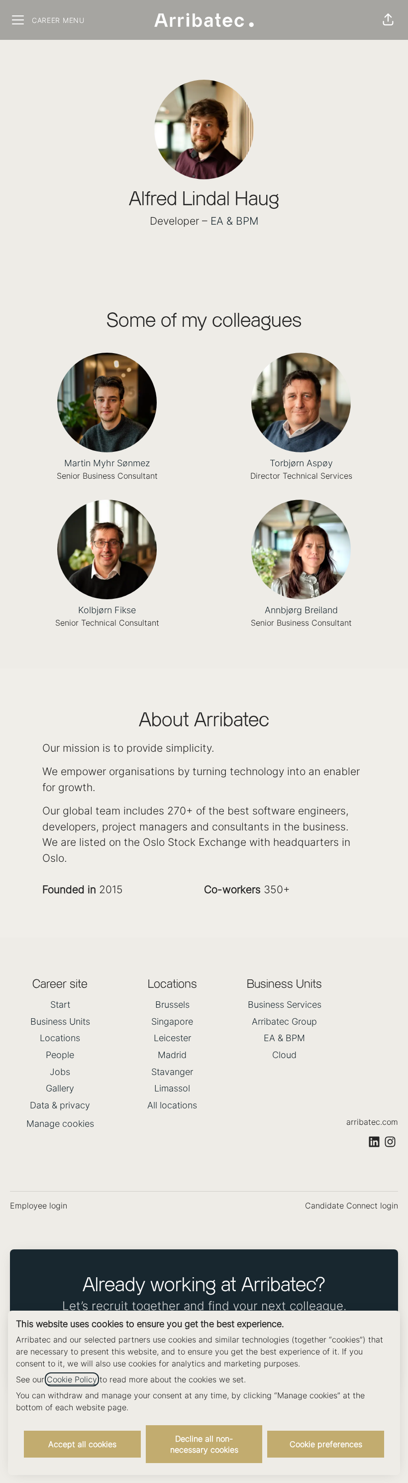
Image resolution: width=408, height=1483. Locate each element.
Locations (60, 1038)
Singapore (172, 1021)
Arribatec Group (284, 1021)
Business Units (60, 1021)
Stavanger (172, 1072)
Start (60, 1004)
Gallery (60, 1088)
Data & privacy (60, 1105)
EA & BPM (234, 221)
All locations (172, 1105)
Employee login (38, 1206)
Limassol (172, 1088)
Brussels (172, 1004)
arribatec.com (372, 1122)
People (60, 1055)
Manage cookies (60, 1123)
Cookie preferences (326, 1444)
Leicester (172, 1038)
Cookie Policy (72, 1379)
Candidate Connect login (351, 1206)
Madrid (172, 1055)
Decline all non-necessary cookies (204, 1444)
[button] (388, 20)
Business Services (284, 1004)
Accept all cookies (82, 1444)
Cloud (284, 1055)
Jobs (60, 1072)
